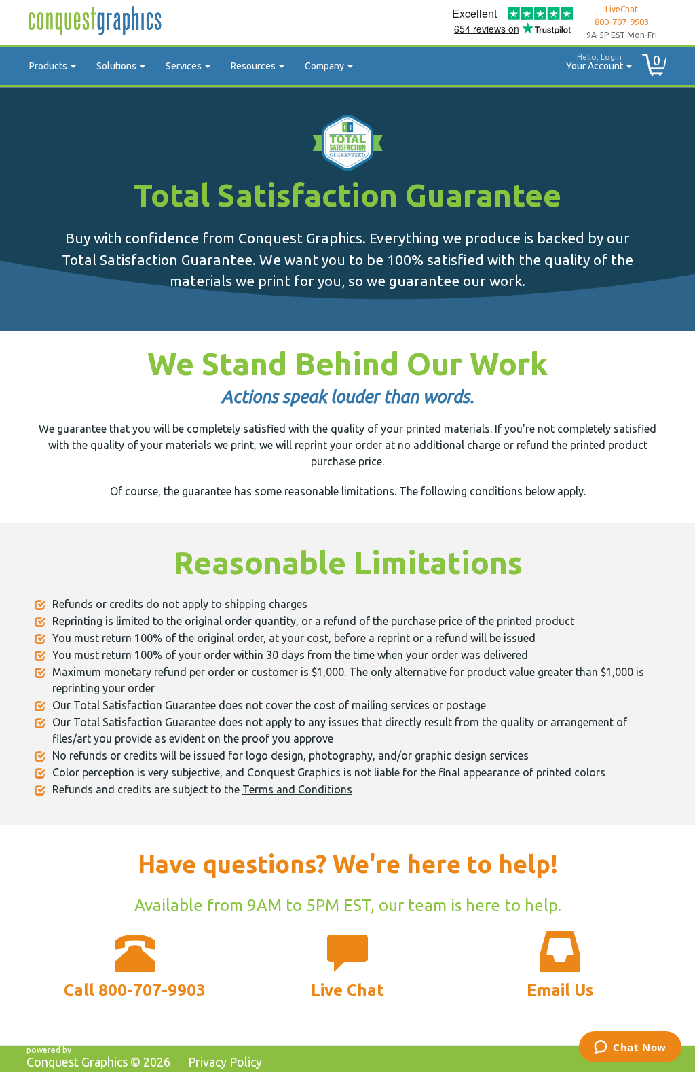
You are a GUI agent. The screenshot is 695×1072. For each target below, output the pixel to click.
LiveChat (621, 9)
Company (325, 65)
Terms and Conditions (297, 789)
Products (49, 65)
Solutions (117, 65)
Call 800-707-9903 (135, 990)
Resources (254, 65)
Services (185, 65)
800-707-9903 (622, 21)
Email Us (560, 990)
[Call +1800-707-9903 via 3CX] (135, 956)
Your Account (595, 61)
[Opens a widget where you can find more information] (630, 1048)
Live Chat (347, 990)
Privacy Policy (225, 1062)
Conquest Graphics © (98, 1062)
